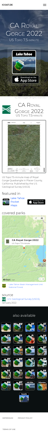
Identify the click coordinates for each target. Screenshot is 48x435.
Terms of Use (8, 429)
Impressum (7, 418)
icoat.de (7, 5)
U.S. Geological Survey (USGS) (23, 299)
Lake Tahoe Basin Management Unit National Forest (26, 285)
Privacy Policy (25, 418)
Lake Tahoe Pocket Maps (18, 202)
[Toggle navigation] (44, 5)
